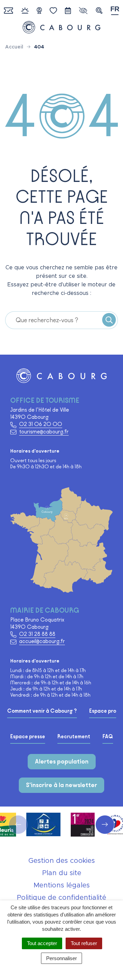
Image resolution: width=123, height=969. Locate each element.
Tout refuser (84, 943)
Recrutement (73, 736)
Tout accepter (42, 943)
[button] (99, 10)
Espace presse (27, 736)
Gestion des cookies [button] (61, 860)
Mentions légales (61, 885)
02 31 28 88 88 (37, 634)
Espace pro (102, 711)
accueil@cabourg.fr (42, 641)
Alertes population (61, 761)
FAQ (107, 736)
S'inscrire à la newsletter (61, 785)
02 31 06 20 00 (40, 424)
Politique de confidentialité (61, 897)
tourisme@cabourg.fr (44, 431)
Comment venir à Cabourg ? (42, 711)
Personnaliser (61, 958)
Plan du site (61, 873)
